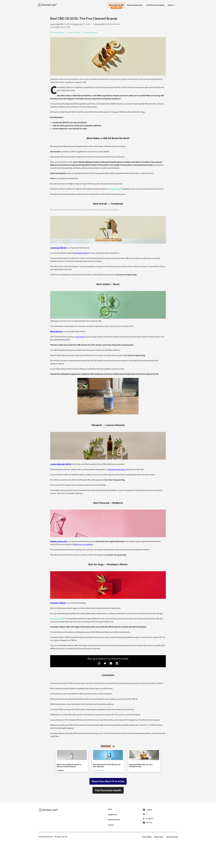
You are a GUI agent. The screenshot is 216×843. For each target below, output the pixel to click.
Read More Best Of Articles (108, 781)
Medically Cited (58, 32)
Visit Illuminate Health (108, 790)
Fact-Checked (74, 32)
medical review (114, 189)
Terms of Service (172, 837)
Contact (111, 825)
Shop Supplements (135, 5)
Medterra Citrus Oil (58, 541)
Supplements (112, 814)
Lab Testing (80, 336)
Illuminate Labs (47, 837)
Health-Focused (91, 32)
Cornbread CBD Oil (58, 248)
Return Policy (158, 837)
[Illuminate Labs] (47, 4)
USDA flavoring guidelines (82, 544)
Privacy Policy (147, 837)
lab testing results (81, 253)
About (170, 5)
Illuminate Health (116, 5)
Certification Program (155, 5)
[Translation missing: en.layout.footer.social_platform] (99, 664)
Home (110, 809)
